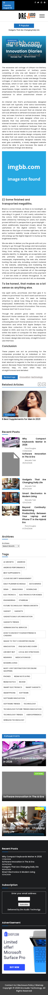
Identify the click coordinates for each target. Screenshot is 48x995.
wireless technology (13, 720)
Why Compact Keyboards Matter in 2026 (34, 441)
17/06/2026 (27, 451)
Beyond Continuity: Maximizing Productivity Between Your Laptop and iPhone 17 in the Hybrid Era (34, 515)
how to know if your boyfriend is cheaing (19, 634)
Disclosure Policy (25, 985)
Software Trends (11, 703)
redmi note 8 (9, 682)
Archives (5, 543)
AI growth (8, 562)
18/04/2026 (27, 489)
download (31, 589)
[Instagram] (41, 2)
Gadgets (39, 809)
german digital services (15, 627)
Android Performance (14, 567)
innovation (25, 377)
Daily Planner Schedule (14, 584)
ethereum (23, 600)
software (24, 693)
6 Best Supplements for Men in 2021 (21, 419)
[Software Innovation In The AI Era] (11, 464)
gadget (7, 611)
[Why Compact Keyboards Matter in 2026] (11, 442)
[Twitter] (38, 2)
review (22, 682)
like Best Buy (9, 652)
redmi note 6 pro (22, 676)
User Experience (33, 714)
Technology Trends (13, 714)
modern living (10, 663)
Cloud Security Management (17, 578)
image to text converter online (19, 641)
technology (37, 377)
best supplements (11, 573)
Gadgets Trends (11, 622)
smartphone (9, 693)
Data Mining (35, 584)
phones (7, 676)
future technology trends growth (20, 605)
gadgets (18, 611)
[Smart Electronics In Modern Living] (11, 498)
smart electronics (12, 687)
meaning (7, 657)
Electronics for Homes (30, 594)
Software (39, 774)
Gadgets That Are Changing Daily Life (24, 30)
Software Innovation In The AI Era (34, 455)
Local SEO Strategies (29, 652)
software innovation (14, 698)
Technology (12, 40)
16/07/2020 (31, 57)
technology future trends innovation (22, 709)
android (21, 562)
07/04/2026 (27, 528)
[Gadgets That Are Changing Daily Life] (11, 484)
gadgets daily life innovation (18, 616)
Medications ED (22, 657)
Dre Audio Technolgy (30, 909)
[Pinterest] (44, 2)
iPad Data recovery (28, 646)
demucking (17, 589)
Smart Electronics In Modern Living (34, 495)
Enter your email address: (24, 901)
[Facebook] (35, 2)
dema (5, 589)
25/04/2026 (27, 463)
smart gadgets (33, 687)
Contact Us (10, 985)
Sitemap (39, 985)
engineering (9, 600)
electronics (9, 594)
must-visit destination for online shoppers (20, 669)
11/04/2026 (26, 502)
